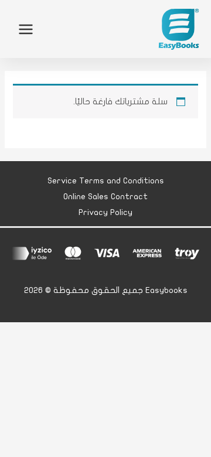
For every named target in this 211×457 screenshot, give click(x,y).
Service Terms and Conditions (105, 180)
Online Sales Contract (105, 196)
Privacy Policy (105, 212)
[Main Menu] (26, 29)
